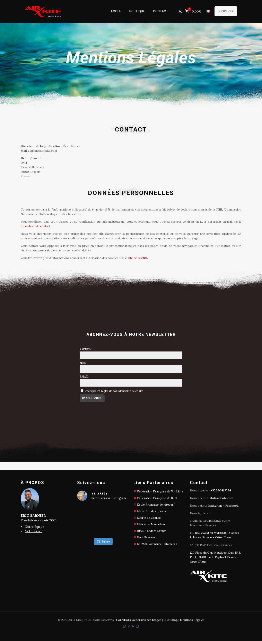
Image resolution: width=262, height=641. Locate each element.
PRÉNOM (86, 349)
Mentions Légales (192, 620)
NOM (83, 363)
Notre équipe (34, 527)
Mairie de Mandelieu (151, 524)
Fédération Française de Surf (157, 498)
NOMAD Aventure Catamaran (157, 544)
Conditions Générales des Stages (138, 620)
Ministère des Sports (151, 511)
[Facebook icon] (128, 626)
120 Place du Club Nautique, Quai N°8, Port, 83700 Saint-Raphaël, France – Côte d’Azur (215, 557)
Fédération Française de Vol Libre (160, 491)
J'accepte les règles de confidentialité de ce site (114, 391)
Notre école (33, 531)
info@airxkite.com (221, 498)
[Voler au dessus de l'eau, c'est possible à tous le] (103, 520)
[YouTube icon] (133, 626)
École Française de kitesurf (155, 504)
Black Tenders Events (151, 531)
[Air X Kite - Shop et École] (43, 11)
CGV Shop (171, 620)
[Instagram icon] (137, 626)
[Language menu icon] (208, 11)
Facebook (231, 505)
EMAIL (84, 376)
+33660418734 (221, 490)
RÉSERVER (226, 11)
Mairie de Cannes (149, 518)
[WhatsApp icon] (124, 626)
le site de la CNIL (136, 258)
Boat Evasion (146, 537)
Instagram (215, 505)
